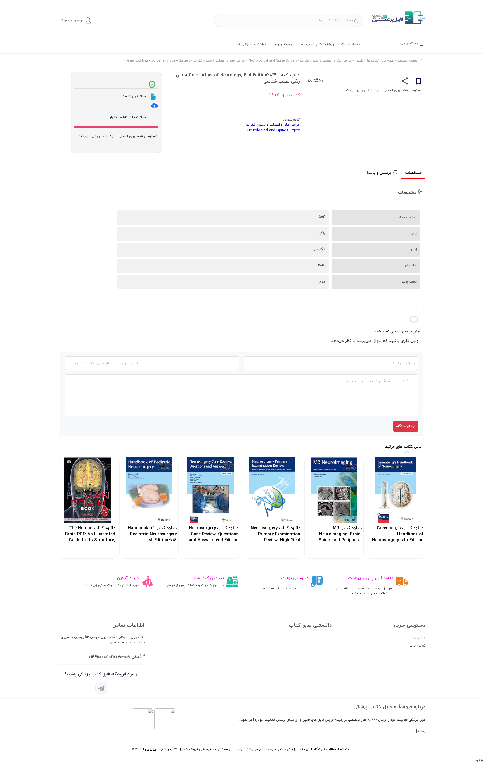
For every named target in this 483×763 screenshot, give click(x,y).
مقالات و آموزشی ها (252, 44)
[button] (75, 20)
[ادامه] (420, 731)
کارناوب (150, 749)
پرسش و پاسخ (379, 172)
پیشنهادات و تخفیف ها (317, 44)
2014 (321, 265)
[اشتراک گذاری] (405, 82)
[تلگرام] (101, 688)
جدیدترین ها (283, 44)
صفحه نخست (351, 44)
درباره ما (419, 638)
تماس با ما (417, 645)
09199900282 (98, 656)
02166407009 (119, 656)
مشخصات (413, 172)
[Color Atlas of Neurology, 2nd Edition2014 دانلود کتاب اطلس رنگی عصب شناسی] (397, 23)
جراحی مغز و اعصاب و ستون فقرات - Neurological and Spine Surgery (272, 127)
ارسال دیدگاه (405, 426)
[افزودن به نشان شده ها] (418, 82)
